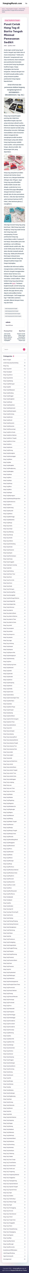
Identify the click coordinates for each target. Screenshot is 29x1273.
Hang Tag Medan (7, 854)
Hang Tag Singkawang (9, 1096)
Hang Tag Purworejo (8, 1029)
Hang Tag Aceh (7, 368)
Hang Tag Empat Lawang (10, 565)
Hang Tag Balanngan (9, 384)
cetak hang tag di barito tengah (11, 311)
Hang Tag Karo (7, 661)
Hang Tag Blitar (7, 486)
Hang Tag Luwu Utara (9, 791)
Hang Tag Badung (8, 381)
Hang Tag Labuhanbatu (9, 725)
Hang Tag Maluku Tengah (10, 821)
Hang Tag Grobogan (8, 589)
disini (13, 283)
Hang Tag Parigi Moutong (10, 954)
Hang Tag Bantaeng (8, 414)
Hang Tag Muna (7, 888)
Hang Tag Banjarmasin (9, 408)
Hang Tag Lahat (7, 728)
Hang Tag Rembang (8, 1032)
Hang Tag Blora (7, 489)
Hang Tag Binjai (7, 480)
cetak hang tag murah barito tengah (12, 313)
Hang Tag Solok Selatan (9, 1117)
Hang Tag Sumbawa (8, 1141)
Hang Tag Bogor (7, 492)
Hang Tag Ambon (8, 374)
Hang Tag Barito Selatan (10, 435)
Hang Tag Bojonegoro (9, 495)
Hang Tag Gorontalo (8, 580)
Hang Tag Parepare (8, 951)
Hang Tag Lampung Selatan (10, 740)
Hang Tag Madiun (8, 794)
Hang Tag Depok (7, 553)
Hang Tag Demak (7, 547)
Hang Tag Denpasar (8, 550)
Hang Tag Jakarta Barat (9, 613)
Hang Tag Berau (7, 474)
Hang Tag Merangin (8, 860)
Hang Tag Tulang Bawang (10, 1229)
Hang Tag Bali (7, 387)
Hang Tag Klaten (7, 685)
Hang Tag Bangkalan (8, 399)
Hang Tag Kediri (7, 670)
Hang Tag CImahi (7, 537)
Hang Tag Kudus (7, 704)
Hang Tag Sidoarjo (8, 1084)
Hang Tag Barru (7, 444)
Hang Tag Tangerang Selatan (11, 1174)
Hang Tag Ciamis (7, 525)
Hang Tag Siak (7, 1078)
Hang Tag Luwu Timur (9, 788)
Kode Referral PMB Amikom (10, 1250)
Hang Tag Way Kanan (9, 1241)
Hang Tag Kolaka (7, 688)
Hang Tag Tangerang (9, 1171)
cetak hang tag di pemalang (10, 362)
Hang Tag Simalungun (9, 1093)
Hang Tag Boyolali (8, 510)
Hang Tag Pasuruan (8, 966)
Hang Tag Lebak (7, 758)
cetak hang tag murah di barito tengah (13, 316)
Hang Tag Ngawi (7, 900)
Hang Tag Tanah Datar (9, 1165)
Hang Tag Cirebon (8, 541)
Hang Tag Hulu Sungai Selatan (11, 598)
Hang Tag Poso (7, 1005)
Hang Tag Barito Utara (9, 441)
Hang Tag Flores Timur (9, 574)
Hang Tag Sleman (8, 1108)
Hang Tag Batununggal (9, 456)
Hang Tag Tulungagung (9, 1232)
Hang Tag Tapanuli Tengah (10, 1186)
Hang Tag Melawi (7, 857)
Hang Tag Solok (7, 1114)
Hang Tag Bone (7, 504)
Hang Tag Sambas (8, 1051)
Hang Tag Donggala (8, 562)
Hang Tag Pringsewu (8, 1011)
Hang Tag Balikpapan (9, 390)
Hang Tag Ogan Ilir (8, 909)
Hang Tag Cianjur (7, 528)
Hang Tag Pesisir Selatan (10, 990)
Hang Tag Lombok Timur (9, 773)
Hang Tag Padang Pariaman (10, 924)
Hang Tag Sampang (8, 1057)
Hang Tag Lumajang (8, 782)
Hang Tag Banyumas (8, 426)
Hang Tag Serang (8, 1072)
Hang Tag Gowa (7, 583)
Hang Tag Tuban (7, 1226)
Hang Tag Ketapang (8, 682)
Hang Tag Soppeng (8, 1120)
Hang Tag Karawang (8, 658)
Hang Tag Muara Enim (9, 882)
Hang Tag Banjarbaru (9, 405)
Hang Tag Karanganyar (9, 655)
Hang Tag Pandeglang (9, 942)
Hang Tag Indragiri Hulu (9, 604)
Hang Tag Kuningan (8, 710)
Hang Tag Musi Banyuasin (10, 891)
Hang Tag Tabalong (8, 1153)
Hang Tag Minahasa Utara (10, 873)
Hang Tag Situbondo (8, 1105)
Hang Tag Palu (7, 936)
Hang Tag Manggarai (9, 842)
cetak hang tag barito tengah (11, 308)
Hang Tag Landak (8, 752)
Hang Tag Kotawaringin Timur (11, 697)
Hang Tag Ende (7, 568)
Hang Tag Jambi (7, 625)
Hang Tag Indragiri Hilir (9, 601)
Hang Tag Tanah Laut (9, 1168)
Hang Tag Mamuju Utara (9, 833)
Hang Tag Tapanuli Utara (10, 1189)
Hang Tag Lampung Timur (10, 746)
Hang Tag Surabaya (8, 1150)
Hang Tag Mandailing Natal (10, 839)
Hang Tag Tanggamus (9, 1177)
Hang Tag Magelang (8, 800)
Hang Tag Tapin (7, 1192)
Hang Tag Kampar (8, 646)
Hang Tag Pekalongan (9, 975)
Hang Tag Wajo (7, 1238)
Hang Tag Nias (7, 903)
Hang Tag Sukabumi (8, 1129)
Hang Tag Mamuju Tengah (10, 830)
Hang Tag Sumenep (8, 1147)
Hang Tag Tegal (7, 1205)
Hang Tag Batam (7, 447)
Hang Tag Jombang (8, 643)
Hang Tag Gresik (7, 586)
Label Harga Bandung (9, 1253)
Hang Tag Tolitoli (7, 1217)
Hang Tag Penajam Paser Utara (11, 984)
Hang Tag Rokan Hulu (8, 1042)
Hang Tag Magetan (8, 803)
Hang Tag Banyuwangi (9, 429)
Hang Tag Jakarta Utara (9, 622)
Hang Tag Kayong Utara (9, 664)
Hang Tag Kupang (8, 713)
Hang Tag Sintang (8, 1102)
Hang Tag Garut (7, 577)
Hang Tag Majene (8, 812)
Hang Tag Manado (8, 836)
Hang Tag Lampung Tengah (10, 743)
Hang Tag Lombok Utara (9, 776)
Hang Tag (6, 365)
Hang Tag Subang (8, 1126)
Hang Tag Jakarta (8, 610)
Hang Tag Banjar (7, 402)
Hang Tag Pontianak (8, 1002)
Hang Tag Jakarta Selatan (10, 616)
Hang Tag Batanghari (9, 453)
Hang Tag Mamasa (8, 824)
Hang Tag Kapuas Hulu (9, 652)
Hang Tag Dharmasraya (9, 556)
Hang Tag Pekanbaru (8, 978)
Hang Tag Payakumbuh (9, 972)
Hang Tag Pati (7, 969)
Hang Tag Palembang (9, 930)
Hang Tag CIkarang (8, 531)
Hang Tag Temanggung (9, 1208)
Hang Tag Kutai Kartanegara (10, 719)
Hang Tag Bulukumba (8, 519)
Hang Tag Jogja (7, 640)
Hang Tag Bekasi (7, 459)
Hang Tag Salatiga (8, 1045)
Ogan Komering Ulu (8, 1256)
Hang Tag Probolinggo (9, 1014)
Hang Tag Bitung (7, 483)
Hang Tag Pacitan (8, 915)
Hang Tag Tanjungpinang (10, 1180)
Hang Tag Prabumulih (8, 1008)
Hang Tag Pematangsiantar (10, 981)
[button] (9, 325)
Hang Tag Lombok (8, 764)
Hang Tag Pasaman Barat (10, 960)
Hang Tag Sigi (7, 1087)
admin (8, 322)
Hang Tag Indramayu (8, 607)
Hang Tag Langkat (8, 755)
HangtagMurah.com (12, 3)
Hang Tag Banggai (8, 396)
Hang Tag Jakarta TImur (9, 619)
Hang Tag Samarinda (9, 1048)
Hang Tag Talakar (8, 1156)
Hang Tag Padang (8, 918)
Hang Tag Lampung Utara (10, 749)
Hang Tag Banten (8, 417)
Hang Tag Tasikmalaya (9, 1198)
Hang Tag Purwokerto (9, 1026)
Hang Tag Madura (8, 797)
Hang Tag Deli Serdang (9, 544)
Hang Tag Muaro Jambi (9, 885)
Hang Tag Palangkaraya (9, 927)
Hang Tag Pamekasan (9, 939)
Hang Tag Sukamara (8, 1132)
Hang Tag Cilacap (8, 534)
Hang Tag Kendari (8, 676)
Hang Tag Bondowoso (9, 501)
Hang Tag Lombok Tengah (10, 770)
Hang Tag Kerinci (7, 679)
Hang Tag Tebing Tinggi (9, 1201)
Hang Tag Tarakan (8, 1195)
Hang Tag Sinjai (7, 1099)
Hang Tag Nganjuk (8, 897)
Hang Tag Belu (7, 462)
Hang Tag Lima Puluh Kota (10, 761)
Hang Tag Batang (8, 450)
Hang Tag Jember (8, 631)
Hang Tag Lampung (8, 734)
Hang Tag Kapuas (8, 649)
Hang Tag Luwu (7, 785)
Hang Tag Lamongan (8, 731)
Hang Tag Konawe (8, 691)
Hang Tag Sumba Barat (9, 1138)
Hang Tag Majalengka (9, 809)
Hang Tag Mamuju (8, 827)
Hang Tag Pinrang (8, 993)
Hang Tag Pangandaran (9, 945)
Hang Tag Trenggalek (9, 1223)
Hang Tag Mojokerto (8, 876)
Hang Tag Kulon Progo (9, 706)
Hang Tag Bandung (8, 393)
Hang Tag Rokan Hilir (8, 1038)
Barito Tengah (7, 359)
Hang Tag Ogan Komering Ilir (10, 912)
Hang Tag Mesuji (7, 863)
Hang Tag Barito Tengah (12, 20)
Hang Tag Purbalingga (9, 1017)
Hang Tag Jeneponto (9, 634)
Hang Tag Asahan (8, 378)
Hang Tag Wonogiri (8, 1244)
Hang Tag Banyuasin (8, 423)
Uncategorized (7, 1259)
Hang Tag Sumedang (8, 1144)
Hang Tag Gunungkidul (9, 595)
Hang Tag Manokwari (9, 845)
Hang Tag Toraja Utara (9, 1220)
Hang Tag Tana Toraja (9, 1159)
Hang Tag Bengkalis (8, 465)
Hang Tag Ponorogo (8, 999)
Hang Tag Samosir (8, 1054)
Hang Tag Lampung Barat (10, 737)
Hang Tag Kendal (7, 673)
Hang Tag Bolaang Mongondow (11, 498)
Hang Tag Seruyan (8, 1075)
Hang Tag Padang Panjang (10, 921)
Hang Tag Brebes (7, 513)
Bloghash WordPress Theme (19, 1270)
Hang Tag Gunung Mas (9, 592)
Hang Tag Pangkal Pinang (10, 948)
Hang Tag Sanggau (8, 1060)
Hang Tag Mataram (8, 851)
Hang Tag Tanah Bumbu (9, 1162)
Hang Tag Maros (7, 848)
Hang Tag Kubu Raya (8, 700)
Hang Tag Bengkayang (9, 468)
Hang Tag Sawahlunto (9, 1066)
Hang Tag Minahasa (8, 866)
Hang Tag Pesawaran (9, 987)
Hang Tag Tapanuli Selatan (10, 1183)
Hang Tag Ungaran (8, 1235)
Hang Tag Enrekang (8, 571)
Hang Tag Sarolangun (9, 1063)
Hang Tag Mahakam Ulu (9, 806)
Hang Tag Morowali (8, 879)
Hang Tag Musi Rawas (9, 894)
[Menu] (26, 3)
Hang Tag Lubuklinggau (9, 779)
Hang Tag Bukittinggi (8, 516)
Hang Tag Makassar (8, 815)
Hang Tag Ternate (8, 1210)
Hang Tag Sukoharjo (8, 1135)
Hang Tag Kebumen (8, 667)
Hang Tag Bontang (8, 507)
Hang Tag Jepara (7, 637)
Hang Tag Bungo (7, 522)
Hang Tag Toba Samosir (9, 1214)
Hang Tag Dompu (7, 559)
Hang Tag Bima (7, 477)
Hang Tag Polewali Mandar (10, 996)
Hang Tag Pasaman (8, 957)
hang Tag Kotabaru (8, 694)
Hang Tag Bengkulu (8, 471)
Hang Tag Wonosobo (9, 1247)
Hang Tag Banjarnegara (9, 411)
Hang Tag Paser (7, 963)
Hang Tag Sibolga (8, 1081)
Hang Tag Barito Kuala (9, 432)
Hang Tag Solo (7, 1111)
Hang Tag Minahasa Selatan (10, 869)
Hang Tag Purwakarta (9, 1020)
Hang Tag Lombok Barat (9, 767)
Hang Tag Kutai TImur (9, 722)
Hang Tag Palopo (8, 933)
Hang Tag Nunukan (8, 906)
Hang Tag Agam (7, 372)
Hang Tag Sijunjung (8, 1090)
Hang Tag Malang (8, 818)
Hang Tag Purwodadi (9, 1023)
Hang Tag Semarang (8, 1069)
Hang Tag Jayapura (8, 628)
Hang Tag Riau (7, 1035)
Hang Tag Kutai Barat (9, 716)
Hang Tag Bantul (7, 420)
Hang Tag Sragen (8, 1123)
